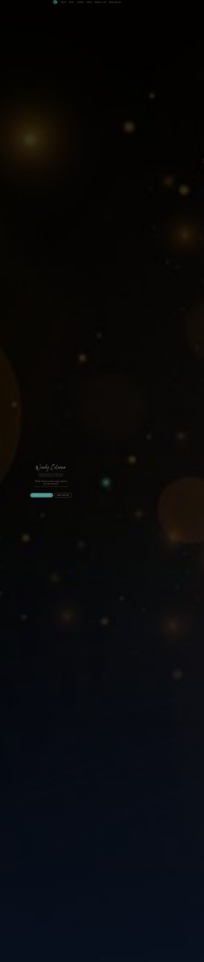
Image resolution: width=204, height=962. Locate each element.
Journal (80, 2)
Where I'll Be (100, 2)
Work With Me (115, 2)
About (64, 2)
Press (89, 2)
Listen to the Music (41, 495)
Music (71, 2)
